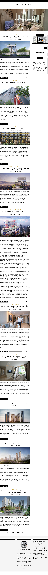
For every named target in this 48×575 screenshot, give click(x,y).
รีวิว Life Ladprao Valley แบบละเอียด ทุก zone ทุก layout (15, 82)
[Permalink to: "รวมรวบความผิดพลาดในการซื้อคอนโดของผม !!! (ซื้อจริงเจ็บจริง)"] (15, 319)
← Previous (8, 532)
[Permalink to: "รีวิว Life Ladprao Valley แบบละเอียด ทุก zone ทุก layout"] (15, 95)
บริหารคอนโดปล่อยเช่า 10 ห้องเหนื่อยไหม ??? (39, 65)
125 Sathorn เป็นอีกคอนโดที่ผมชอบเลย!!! (14, 443)
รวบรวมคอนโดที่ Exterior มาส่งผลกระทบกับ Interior (15, 128)
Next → (22, 532)
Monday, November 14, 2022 (17, 171)
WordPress (31, 573)
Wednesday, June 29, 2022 (17, 309)
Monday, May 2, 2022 (17, 445)
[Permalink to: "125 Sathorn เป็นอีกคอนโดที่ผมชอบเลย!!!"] (15, 455)
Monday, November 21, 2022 (17, 130)
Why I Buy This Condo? (24, 4)
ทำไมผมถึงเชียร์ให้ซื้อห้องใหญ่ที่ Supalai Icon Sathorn (39, 71)
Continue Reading (4, 77)
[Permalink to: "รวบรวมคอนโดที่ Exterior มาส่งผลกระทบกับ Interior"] (15, 138)
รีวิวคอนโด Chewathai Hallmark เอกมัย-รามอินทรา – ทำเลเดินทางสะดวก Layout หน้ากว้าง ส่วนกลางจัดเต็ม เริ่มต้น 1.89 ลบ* (40, 553)
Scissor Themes (20, 573)
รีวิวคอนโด (16, 80)
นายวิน (24, 22)
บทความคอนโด (29, 17)
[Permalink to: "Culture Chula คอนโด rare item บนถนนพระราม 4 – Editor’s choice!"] (15, 226)
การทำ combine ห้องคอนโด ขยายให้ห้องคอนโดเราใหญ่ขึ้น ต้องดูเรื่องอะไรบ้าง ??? (24, 20)
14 (19, 532)
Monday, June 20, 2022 (17, 359)
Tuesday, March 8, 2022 (17, 494)
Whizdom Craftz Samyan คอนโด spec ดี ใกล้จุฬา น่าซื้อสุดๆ (40, 558)
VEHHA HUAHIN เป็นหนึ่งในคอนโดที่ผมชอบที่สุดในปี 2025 (40, 60)
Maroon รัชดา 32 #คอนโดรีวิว (38, 556)
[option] (24, 20)
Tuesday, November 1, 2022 (17, 214)
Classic (17, 17)
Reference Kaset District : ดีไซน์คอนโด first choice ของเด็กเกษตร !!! (39, 63)
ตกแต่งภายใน (23, 17)
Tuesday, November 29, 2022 (17, 39)
